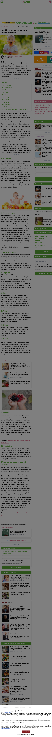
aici (9, 717)
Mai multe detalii (8, 712)
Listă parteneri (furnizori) (5, 728)
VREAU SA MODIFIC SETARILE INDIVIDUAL (25, 734)
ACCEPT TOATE (26, 731)
